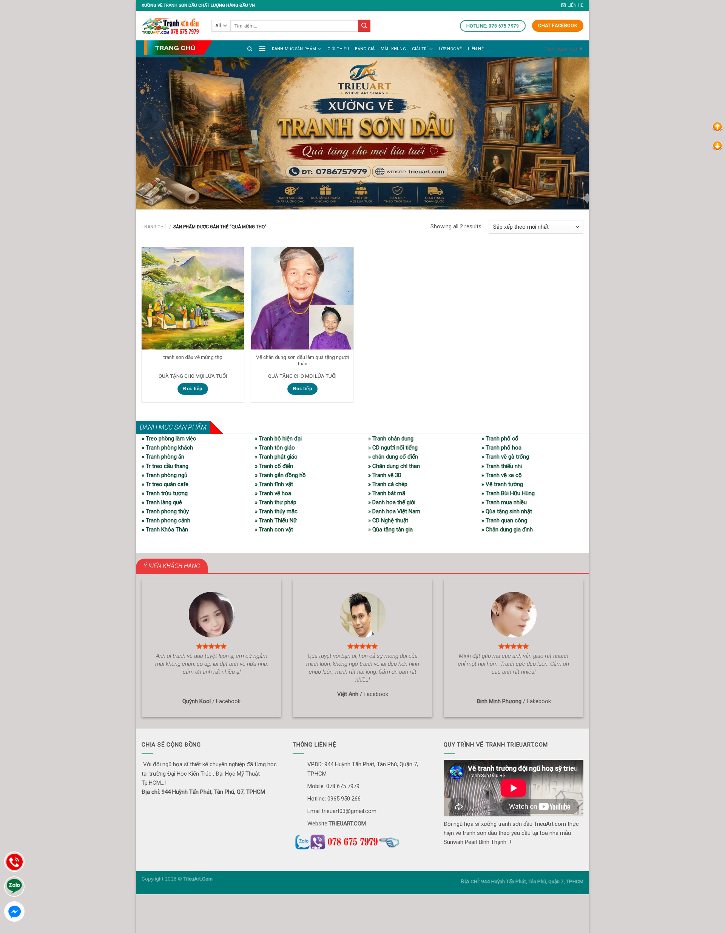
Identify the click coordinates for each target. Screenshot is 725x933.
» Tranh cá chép (387, 484)
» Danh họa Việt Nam (394, 511)
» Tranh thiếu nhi (501, 466)
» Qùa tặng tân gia (390, 529)
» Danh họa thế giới (391, 502)
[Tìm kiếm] (249, 49)
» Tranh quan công (504, 520)
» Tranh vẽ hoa (273, 493)
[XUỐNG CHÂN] (717, 145)
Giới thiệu (338, 48)
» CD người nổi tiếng (393, 447)
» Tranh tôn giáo (275, 447)
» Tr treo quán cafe (165, 484)
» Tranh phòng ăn (163, 456)
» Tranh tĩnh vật (274, 484)
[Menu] (262, 48)
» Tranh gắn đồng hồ (280, 475)
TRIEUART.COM (347, 823)
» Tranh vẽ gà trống (505, 456)
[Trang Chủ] (178, 47)
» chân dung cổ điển (393, 456)
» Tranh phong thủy (165, 511)
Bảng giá (365, 48)
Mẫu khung (393, 48)
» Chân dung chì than (394, 466)
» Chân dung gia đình (507, 529)
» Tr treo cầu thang (165, 466)
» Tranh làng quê (162, 502)
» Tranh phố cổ (499, 438)
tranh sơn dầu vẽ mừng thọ (192, 357)
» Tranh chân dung (390, 438)
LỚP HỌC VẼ (450, 48)
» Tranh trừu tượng (165, 493)
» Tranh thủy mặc (276, 511)
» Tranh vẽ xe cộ (501, 475)
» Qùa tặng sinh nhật (506, 511)
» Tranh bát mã (386, 493)
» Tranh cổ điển (274, 466)
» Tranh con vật (274, 529)
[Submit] (364, 26)
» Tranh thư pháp (275, 502)
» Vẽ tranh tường (502, 484)
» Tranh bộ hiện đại (278, 438)
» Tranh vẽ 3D (384, 475)
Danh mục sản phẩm (294, 48)
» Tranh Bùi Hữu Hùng (508, 493)
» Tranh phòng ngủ (164, 475)
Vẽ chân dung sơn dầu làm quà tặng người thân (302, 360)
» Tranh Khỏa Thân (165, 529)
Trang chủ (154, 226)
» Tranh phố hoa (501, 447)
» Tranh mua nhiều (504, 502)
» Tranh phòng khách (167, 447)
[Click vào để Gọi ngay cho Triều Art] (362, 841)
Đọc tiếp (192, 388)
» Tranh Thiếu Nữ (276, 520)
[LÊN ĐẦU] (717, 126)
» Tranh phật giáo (276, 456)
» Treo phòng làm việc (169, 438)
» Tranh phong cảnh (166, 520)
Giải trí (420, 48)
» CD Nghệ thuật (388, 520)
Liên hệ (475, 48)
